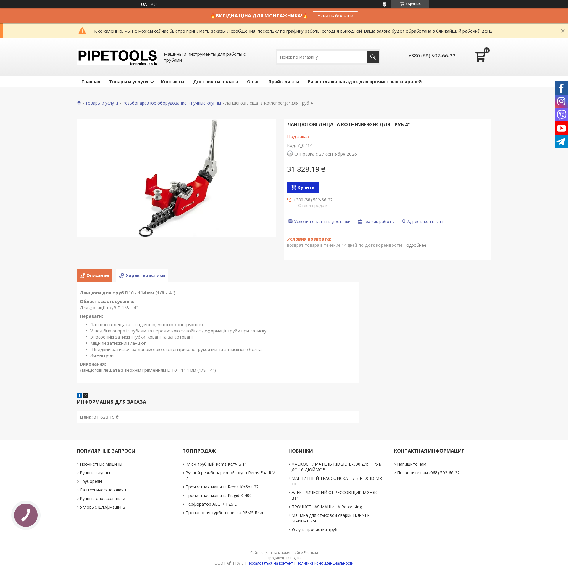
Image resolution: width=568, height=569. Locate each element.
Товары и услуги (128, 81)
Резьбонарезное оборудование (154, 103)
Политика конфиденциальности (325, 563)
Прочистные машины (101, 464)
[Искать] (373, 57)
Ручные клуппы (206, 103)
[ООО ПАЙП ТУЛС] (117, 57)
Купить (306, 187)
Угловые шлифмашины (103, 507)
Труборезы (91, 481)
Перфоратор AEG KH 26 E (211, 504)
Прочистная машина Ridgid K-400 (218, 495)
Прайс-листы (283, 81)
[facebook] (79, 396)
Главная (90, 81)
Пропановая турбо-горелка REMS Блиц (224, 512)
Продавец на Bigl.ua (284, 557)
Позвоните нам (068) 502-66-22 (428, 472)
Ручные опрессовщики (102, 498)
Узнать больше (335, 15)
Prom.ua (311, 552)
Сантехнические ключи (103, 490)
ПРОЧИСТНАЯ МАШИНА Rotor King (326, 506)
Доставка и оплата (215, 81)
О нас (253, 81)
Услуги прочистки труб (314, 529)
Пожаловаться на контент (270, 563)
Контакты (172, 81)
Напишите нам (411, 464)
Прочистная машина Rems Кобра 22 (222, 487)
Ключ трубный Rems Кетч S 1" (215, 464)
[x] (85, 396)
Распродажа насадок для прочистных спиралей (365, 81)
